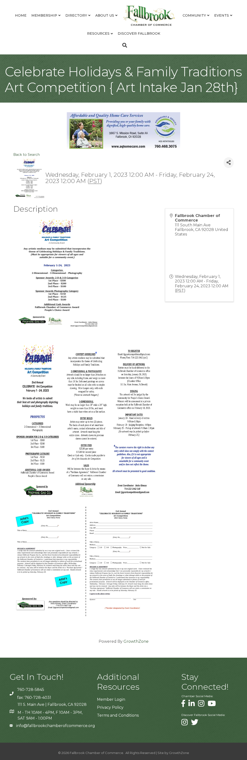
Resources (98, 33)
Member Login (111, 699)
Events (221, 15)
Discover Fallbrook (139, 33)
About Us (104, 15)
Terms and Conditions (118, 715)
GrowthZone (136, 641)
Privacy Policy (110, 707)
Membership (44, 15)
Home (21, 15)
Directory (76, 15)
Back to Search (26, 154)
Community (194, 15)
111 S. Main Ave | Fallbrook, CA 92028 (52, 704)
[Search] (123, 45)
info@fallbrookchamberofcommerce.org (55, 725)
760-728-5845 (30, 689)
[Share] (229, 162)
